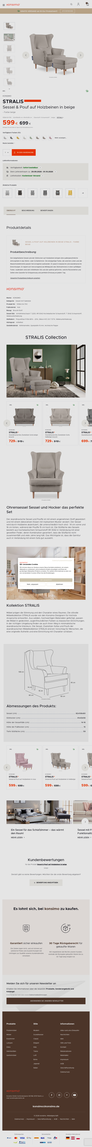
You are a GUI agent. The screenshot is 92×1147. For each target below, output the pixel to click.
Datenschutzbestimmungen (62, 560)
